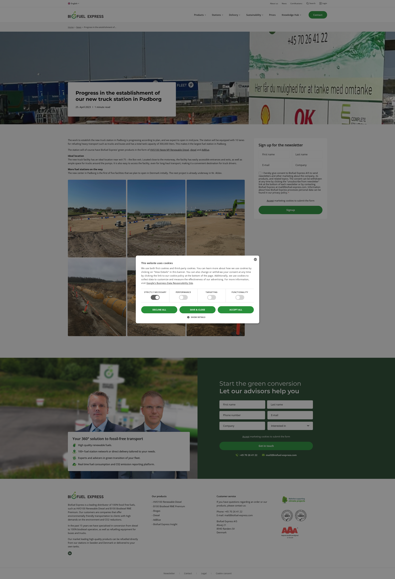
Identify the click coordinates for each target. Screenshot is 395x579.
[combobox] (255, 259)
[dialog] (197, 289)
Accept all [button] (235, 309)
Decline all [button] (159, 309)
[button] (197, 318)
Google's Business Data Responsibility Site (169, 283)
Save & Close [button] (197, 309)
